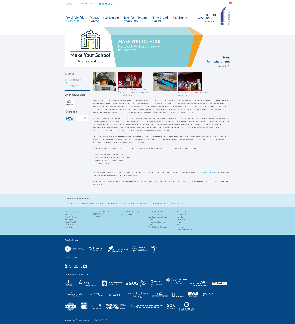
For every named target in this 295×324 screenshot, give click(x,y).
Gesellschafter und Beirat (158, 217)
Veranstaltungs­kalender (102, 213)
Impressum (181, 227)
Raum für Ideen (126, 214)
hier (181, 203)
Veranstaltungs (104, 19)
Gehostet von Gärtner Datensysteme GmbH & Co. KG (86, 320)
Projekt (75, 19)
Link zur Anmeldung (208, 172)
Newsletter (181, 219)
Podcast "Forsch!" (70, 222)
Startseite (182, 212)
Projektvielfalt (72, 212)
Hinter (160, 19)
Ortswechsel (69, 219)
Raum (135, 19)
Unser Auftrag (154, 214)
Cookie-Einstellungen (184, 229)
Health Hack (69, 214)
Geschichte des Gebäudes (158, 227)
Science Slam (69, 224)
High (180, 17)
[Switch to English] (230, 3)
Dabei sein (96, 216)
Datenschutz (181, 214)
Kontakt (83, 4)
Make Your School (71, 217)
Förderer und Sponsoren (157, 222)
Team (151, 219)
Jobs (150, 224)
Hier (94, 172)
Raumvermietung (130, 212)
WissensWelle (69, 227)
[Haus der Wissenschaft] (214, 15)
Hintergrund (156, 212)
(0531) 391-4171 (74, 86)
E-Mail (67, 83)
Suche (179, 224)
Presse (93, 4)
